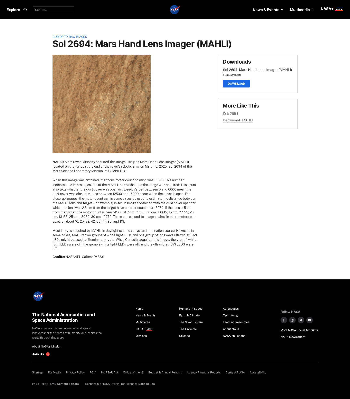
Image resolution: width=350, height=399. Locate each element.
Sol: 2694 (230, 114)
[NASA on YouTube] (309, 320)
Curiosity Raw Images (70, 37)
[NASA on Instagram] (292, 320)
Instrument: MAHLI (238, 120)
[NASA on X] (301, 320)
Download (236, 83)
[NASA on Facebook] (284, 320)
